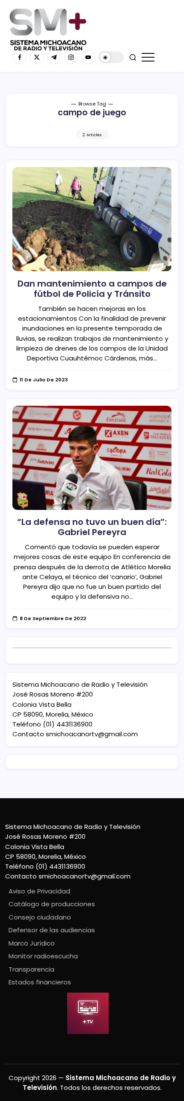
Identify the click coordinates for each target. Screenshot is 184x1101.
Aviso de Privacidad (39, 891)
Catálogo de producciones (52, 903)
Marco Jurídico (32, 943)
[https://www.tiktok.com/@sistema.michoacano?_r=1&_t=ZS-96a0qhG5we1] (54, 57)
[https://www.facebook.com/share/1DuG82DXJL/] (20, 57)
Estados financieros (40, 982)
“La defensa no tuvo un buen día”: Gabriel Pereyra (92, 527)
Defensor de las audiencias (52, 929)
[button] (111, 57)
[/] (37, 57)
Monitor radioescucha (43, 956)
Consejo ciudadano (40, 917)
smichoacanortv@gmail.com (92, 733)
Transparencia (31, 969)
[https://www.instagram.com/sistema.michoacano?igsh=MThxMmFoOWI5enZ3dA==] (71, 57)
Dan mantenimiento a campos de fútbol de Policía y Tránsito (92, 289)
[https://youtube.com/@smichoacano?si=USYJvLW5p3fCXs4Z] (88, 57)
